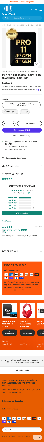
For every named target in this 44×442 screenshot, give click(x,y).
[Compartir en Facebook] (17, 174)
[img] (7, 227)
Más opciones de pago (22, 135)
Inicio (3, 25)
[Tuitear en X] (13, 174)
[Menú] (40, 9)
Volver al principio (22, 370)
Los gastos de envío (9, 86)
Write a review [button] (22, 213)
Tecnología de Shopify (23, 437)
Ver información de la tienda (15, 149)
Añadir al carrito (29, 123)
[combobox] (22, 18)
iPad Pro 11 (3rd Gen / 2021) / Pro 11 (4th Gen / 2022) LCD (24, 25)
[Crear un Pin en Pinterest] (22, 174)
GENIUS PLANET (11, 437)
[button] (36, 9)
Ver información (9, 333)
